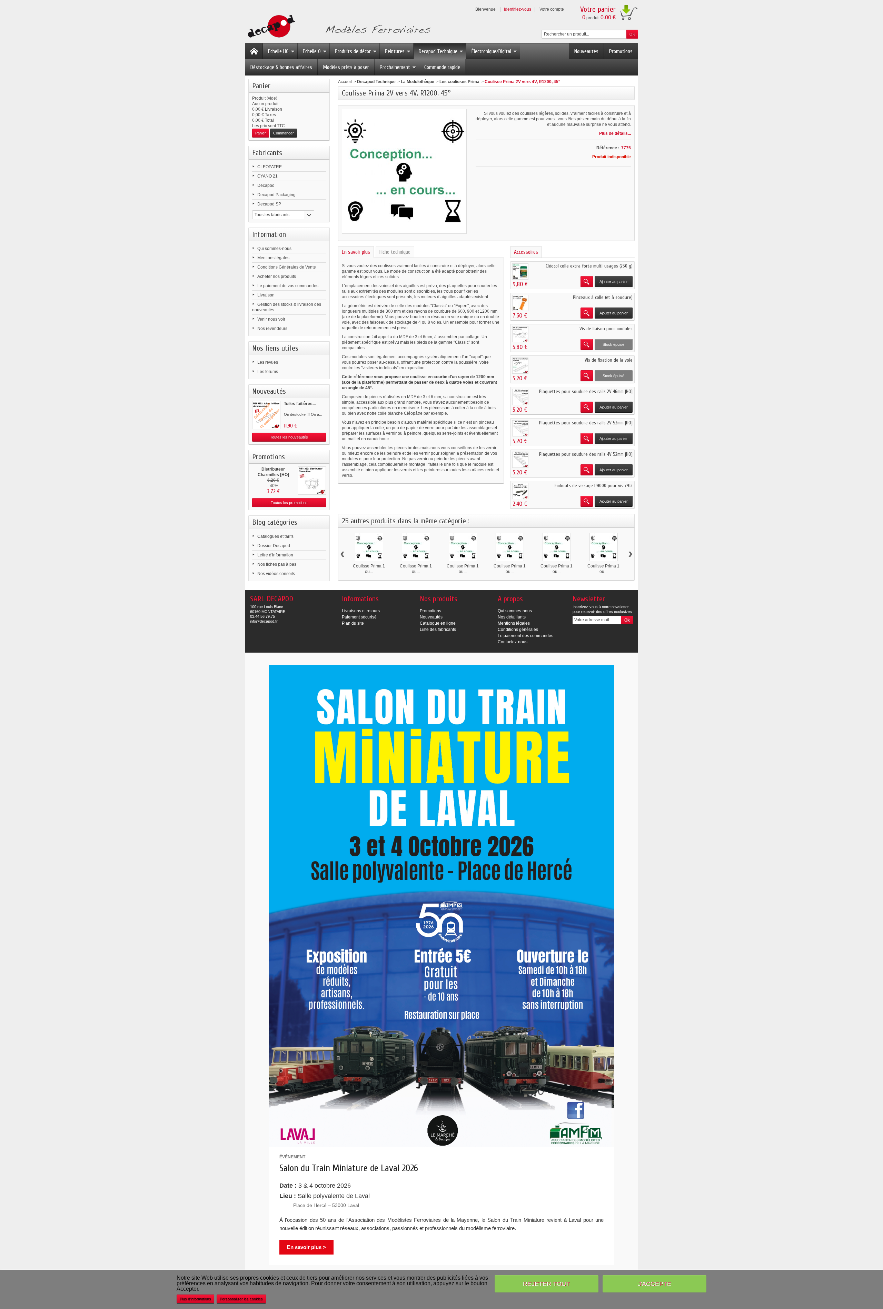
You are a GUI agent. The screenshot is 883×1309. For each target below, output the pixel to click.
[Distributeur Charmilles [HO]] (312, 480)
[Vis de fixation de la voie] (520, 366)
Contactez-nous (512, 642)
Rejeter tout (546, 1283)
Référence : (607, 147)
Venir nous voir (271, 319)
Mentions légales (273, 257)
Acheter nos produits (276, 276)
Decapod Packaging (276, 194)
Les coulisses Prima (459, 81)
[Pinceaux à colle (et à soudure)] (520, 303)
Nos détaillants (512, 617)
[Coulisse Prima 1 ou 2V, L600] (369, 547)
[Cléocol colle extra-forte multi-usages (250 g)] (520, 271)
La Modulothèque (417, 81)
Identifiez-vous (517, 9)
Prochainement (395, 67)
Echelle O (312, 51)
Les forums (267, 371)
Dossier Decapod (273, 545)
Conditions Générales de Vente (286, 267)
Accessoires (526, 252)
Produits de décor (353, 51)
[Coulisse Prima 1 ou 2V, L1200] (463, 547)
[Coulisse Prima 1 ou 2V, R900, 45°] (557, 547)
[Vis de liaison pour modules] (520, 334)
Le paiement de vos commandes (287, 285)
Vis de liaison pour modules (606, 329)
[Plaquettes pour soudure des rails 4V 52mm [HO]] (520, 460)
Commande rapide (442, 67)
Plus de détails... (615, 133)
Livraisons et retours (361, 610)
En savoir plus (356, 252)
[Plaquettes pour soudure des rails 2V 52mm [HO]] (520, 428)
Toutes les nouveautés (289, 437)
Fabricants (267, 152)
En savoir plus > (306, 1247)
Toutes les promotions (289, 503)
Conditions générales (518, 629)
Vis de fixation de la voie (609, 360)
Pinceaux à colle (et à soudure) (603, 297)
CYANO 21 (267, 176)
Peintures (395, 51)
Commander (283, 133)
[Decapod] (338, 27)
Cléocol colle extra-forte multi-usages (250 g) (589, 266)
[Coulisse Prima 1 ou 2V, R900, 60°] (603, 547)
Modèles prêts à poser (346, 67)
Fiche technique (394, 252)
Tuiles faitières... (300, 403)
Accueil (345, 81)
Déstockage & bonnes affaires (281, 67)
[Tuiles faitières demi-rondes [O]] (266, 415)
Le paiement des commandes (525, 635)
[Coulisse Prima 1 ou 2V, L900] (416, 547)
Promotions (621, 51)
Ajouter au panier (613, 282)
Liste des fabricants (438, 629)
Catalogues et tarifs (275, 536)
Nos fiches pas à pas (276, 564)
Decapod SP (269, 204)
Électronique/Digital (491, 51)
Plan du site (353, 623)
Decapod (266, 185)
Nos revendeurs (272, 328)
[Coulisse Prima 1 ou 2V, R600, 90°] (510, 547)
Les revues (267, 362)
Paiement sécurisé (359, 617)
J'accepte (654, 1283)
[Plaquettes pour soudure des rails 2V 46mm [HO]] (520, 397)
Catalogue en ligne (438, 623)
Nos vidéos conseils (276, 573)
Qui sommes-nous (274, 248)
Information (269, 234)
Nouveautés (586, 51)
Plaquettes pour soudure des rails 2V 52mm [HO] (586, 423)
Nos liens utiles (275, 348)
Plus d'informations (195, 1299)
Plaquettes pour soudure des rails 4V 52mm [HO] (586, 454)
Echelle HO (278, 51)
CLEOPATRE (269, 166)
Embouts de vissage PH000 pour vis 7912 (594, 486)
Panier (261, 85)
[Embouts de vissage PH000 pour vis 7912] (520, 491)
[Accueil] (253, 51)
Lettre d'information (275, 555)
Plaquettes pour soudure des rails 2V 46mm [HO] (586, 391)
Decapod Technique (438, 51)
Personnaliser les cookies (241, 1299)
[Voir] (587, 281)
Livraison (266, 295)
